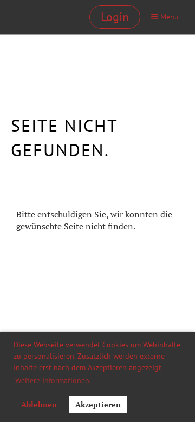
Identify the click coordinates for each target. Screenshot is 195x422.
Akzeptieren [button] (98, 404)
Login (115, 16)
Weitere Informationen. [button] (53, 380)
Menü (168, 16)
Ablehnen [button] (39, 404)
